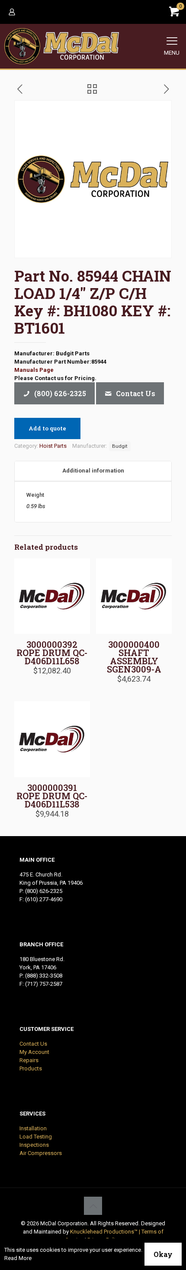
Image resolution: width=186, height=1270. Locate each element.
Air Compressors (40, 1153)
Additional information (93, 470)
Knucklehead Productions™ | (105, 1231)
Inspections (34, 1145)
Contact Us (33, 1043)
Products (30, 1068)
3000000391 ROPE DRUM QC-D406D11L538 (51, 796)
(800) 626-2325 (43, 891)
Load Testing (35, 1136)
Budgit (120, 446)
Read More (18, 1258)
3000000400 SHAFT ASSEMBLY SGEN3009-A (134, 657)
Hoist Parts (53, 446)
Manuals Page (34, 370)
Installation (33, 1128)
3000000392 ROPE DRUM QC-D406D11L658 (51, 652)
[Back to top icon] (93, 1206)
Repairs (28, 1060)
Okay (163, 1254)
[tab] (93, 471)
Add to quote (47, 428)
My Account (34, 1052)
